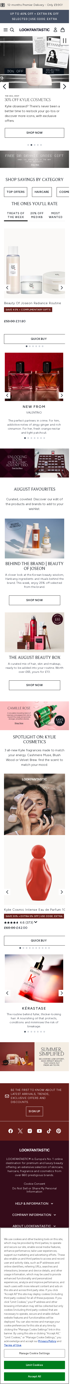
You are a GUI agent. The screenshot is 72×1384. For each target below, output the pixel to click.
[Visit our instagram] (30, 1131)
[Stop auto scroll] (64, 40)
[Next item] (62, 287)
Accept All (34, 1376)
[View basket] (62, 30)
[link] (55, 30)
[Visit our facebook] (10, 1131)
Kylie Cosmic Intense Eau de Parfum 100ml (38, 910)
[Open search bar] (12, 30)
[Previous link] (7, 395)
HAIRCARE (42, 192)
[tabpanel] (34, 287)
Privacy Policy (47, 1341)
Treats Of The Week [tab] (15, 215)
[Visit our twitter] (20, 1131)
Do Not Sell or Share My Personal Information (34, 1190)
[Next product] (62, 892)
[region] (34, 1306)
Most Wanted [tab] (56, 215)
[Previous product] (7, 892)
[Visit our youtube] (39, 1131)
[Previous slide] (4, 86)
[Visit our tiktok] (49, 1131)
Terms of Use (12, 1345)
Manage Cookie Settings (34, 1353)
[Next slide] (64, 86)
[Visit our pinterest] (58, 1131)
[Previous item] (7, 287)
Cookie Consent (34, 1184)
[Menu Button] (4, 30)
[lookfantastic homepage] (35, 30)
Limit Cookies (34, 1364)
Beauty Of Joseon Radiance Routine (32, 303)
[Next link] (62, 395)
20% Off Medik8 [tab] (37, 215)
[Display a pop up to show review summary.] (36, 922)
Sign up (34, 1111)
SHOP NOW (34, 132)
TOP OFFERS (16, 192)
